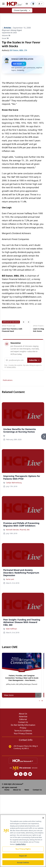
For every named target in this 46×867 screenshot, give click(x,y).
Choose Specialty (20, 10)
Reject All (23, 856)
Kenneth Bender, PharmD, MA (17, 529)
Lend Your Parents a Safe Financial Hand (12, 330)
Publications (8, 380)
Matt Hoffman (11, 629)
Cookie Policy (21, 844)
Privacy (23, 728)
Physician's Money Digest (12, 30)
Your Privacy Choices (23, 733)
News (27, 790)
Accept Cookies (23, 862)
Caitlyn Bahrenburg (14, 482)
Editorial (23, 719)
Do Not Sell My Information (23, 725)
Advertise (23, 716)
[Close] (43, 817)
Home (6, 790)
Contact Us (23, 722)
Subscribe (33, 360)
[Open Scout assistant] (33, 4)
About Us (23, 713)
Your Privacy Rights (22, 849)
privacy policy (11, 367)
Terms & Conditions (23, 730)
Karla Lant (10, 579)
